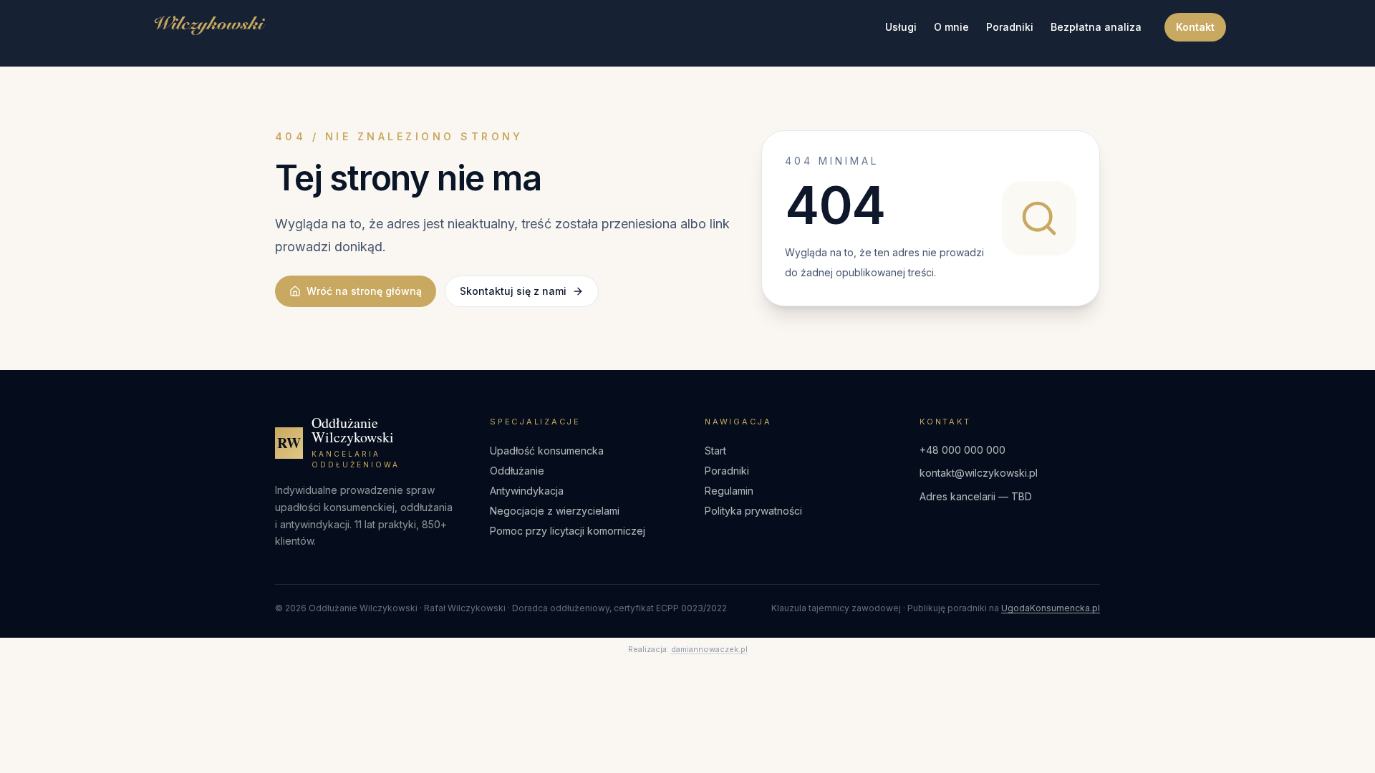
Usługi (901, 27)
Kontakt (1195, 27)
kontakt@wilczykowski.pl (979, 473)
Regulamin (729, 491)
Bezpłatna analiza (1096, 27)
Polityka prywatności (753, 511)
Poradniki (1009, 27)
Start (715, 450)
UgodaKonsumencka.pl (1050, 608)
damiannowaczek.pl (709, 649)
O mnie (951, 27)
